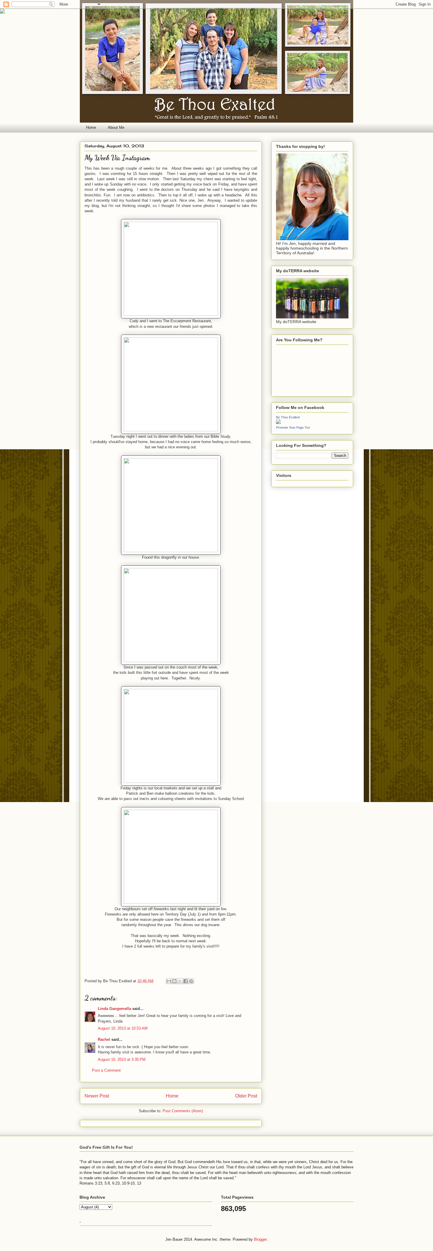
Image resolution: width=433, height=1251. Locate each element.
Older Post (246, 1095)
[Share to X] (180, 981)
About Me (116, 127)
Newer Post (97, 1095)
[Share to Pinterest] (191, 981)
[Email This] (169, 981)
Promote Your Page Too (293, 427)
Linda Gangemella (114, 1008)
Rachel (104, 1039)
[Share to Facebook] (186, 981)
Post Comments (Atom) (183, 1111)
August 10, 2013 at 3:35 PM (122, 1059)
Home (91, 127)
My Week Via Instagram (117, 157)
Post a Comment (106, 1070)
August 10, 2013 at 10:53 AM (123, 1028)
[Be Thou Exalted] (278, 422)
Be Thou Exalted (288, 417)
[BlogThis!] (174, 981)
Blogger (260, 1239)
